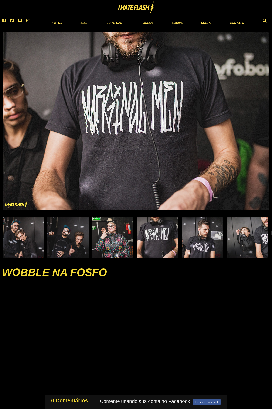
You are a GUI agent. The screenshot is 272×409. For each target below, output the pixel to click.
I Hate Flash (136, 7)
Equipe (165, 27)
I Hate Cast (92, 27)
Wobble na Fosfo (54, 278)
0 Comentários (69, 400)
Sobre (198, 27)
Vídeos (131, 27)
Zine (56, 27)
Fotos (28, 27)
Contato (233, 27)
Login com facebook (206, 401)
